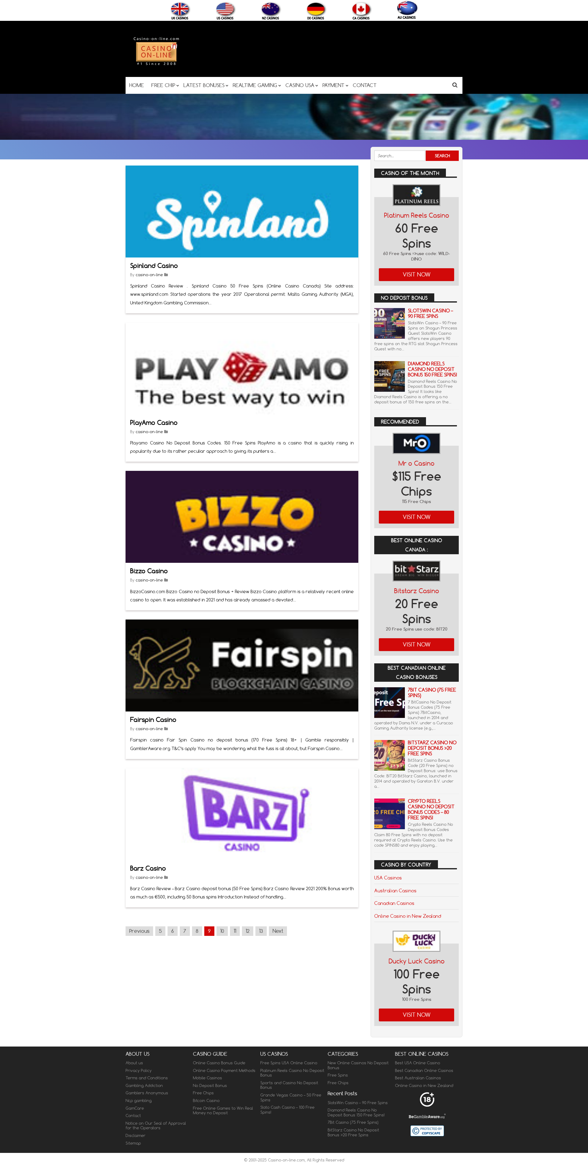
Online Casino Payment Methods (224, 1070)
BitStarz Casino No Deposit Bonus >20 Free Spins (432, 748)
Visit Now (417, 274)
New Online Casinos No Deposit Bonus (358, 1065)
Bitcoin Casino (206, 1100)
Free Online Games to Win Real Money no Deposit (223, 1111)
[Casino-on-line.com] (156, 65)
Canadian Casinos (394, 903)
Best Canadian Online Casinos (424, 1070)
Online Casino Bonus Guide (219, 1062)
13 (261, 931)
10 (222, 931)
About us (134, 1062)
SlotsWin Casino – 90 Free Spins (430, 313)
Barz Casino (148, 868)
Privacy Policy (139, 1070)
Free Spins (338, 1075)
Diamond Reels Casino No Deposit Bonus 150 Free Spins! (432, 369)
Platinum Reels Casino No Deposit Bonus (292, 1073)
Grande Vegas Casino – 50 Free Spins (290, 1097)
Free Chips (203, 1092)
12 (248, 931)
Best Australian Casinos (418, 1077)
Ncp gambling (139, 1100)
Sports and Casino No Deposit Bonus (289, 1085)
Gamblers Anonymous (147, 1092)
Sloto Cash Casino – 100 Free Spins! (287, 1110)
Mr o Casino (416, 463)
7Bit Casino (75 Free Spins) (432, 692)
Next (278, 931)
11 (235, 931)
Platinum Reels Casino (416, 215)
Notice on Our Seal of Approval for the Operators (156, 1126)
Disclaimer (135, 1135)
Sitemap (133, 1143)
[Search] (455, 84)
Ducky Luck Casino (417, 961)
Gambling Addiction (144, 1085)
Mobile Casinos (207, 1077)
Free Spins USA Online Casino (288, 1062)
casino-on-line (149, 274)
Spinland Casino (154, 265)
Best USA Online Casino (417, 1062)
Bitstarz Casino (416, 591)
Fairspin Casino (153, 719)
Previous (139, 931)
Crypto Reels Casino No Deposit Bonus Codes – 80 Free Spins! (431, 809)
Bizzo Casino (149, 571)
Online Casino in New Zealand (407, 916)
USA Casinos (388, 878)
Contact (133, 1115)
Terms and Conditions (147, 1077)
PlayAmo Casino (154, 422)
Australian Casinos (395, 890)
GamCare (135, 1108)
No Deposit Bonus (210, 1085)
